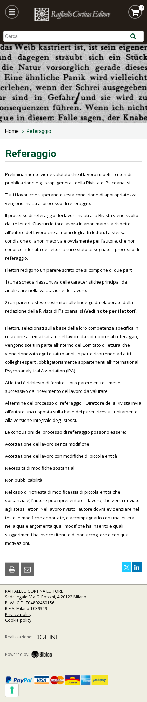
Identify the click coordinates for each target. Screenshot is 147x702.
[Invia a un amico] (27, 569)
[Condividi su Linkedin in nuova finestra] (137, 567)
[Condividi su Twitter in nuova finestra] (126, 567)
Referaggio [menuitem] (39, 131)
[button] (12, 12)
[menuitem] (12, 131)
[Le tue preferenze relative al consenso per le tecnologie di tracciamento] (11, 690)
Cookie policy (18, 620)
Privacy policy (18, 614)
